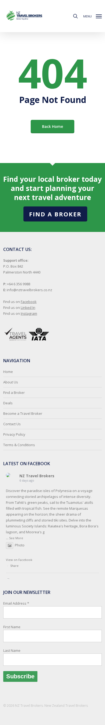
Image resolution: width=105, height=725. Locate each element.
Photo (19, 545)
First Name (11, 626)
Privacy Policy (14, 434)
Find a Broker (55, 214)
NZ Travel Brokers (36, 475)
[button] (92, 15)
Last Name (11, 650)
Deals (8, 403)
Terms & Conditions (19, 444)
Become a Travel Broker (22, 413)
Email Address (16, 627)
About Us (10, 382)
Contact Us (12, 423)
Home (8, 371)
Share (14, 566)
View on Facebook (19, 560)
